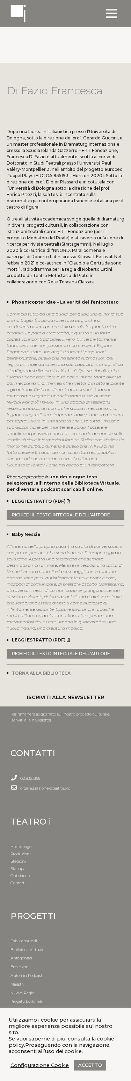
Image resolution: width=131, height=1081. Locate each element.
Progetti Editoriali (26, 1001)
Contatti (18, 882)
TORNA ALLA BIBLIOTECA (41, 673)
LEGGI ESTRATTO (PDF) (39, 501)
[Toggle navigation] (112, 14)
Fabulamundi (23, 940)
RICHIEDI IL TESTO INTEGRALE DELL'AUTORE (61, 514)
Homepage (20, 846)
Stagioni (18, 861)
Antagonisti (21, 958)
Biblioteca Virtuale (27, 949)
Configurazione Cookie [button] (39, 1065)
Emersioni (20, 966)
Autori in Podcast (26, 975)
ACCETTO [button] (90, 1065)
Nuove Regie (22, 993)
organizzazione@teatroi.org (45, 788)
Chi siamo (20, 875)
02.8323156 (30, 778)
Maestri (17, 984)
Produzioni (20, 853)
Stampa (18, 868)
